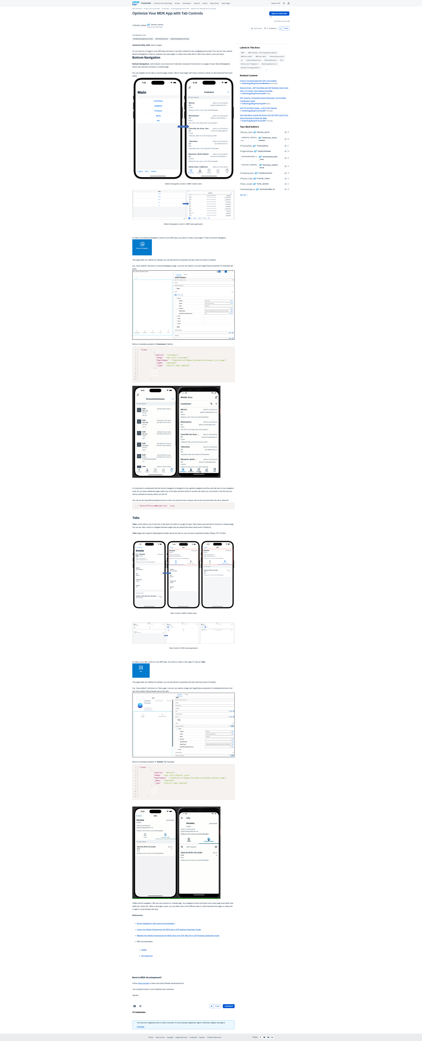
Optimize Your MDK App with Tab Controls (167, 13)
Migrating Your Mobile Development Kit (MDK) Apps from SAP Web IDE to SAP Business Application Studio (178, 936)
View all (243, 195)
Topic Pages (225, 3)
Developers (187, 3)
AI (241, 60)
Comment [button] (229, 1006)
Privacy (150, 1037)
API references (147, 956)
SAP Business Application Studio (143, 39)
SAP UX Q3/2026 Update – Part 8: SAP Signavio (258, 108)
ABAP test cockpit (246, 56)
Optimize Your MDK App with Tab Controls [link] (203, 8)
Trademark (193, 1037)
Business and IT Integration (249, 64)
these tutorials (143, 983)
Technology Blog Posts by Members (255, 83)
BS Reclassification (270, 60)
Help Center (214, 3)
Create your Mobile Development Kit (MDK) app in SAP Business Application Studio (169, 930)
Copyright (169, 1037)
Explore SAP (275, 3)
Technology (165, 8)
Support (202, 1037)
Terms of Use (160, 1037)
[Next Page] (266, 70)
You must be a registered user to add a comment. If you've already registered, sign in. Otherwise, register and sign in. (181, 1023)
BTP (281, 60)
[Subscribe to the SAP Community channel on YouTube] (268, 1037)
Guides (144, 950)
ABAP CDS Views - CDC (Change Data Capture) (262, 53)
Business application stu (269, 64)
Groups (177, 3)
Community (146, 3)
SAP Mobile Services (162, 39)
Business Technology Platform (250, 67)
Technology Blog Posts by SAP (180, 8)
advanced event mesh (276, 56)
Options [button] (270, 17)
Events (205, 3)
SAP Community (137, 8)
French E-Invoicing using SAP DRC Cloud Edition (258, 81)
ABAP (242, 53)
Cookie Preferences (214, 1037)
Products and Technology (163, 3)
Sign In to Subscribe (279, 13)
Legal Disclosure (181, 1037)
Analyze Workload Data (253, 60)
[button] (280, 28)
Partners (197, 3)
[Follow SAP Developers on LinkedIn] (272, 1037)
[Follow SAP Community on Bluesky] (264, 1037)
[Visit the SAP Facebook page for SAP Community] (260, 1037)
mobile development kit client (180, 39)
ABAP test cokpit (260, 56)
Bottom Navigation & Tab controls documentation (156, 923)
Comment (140, 1027)
